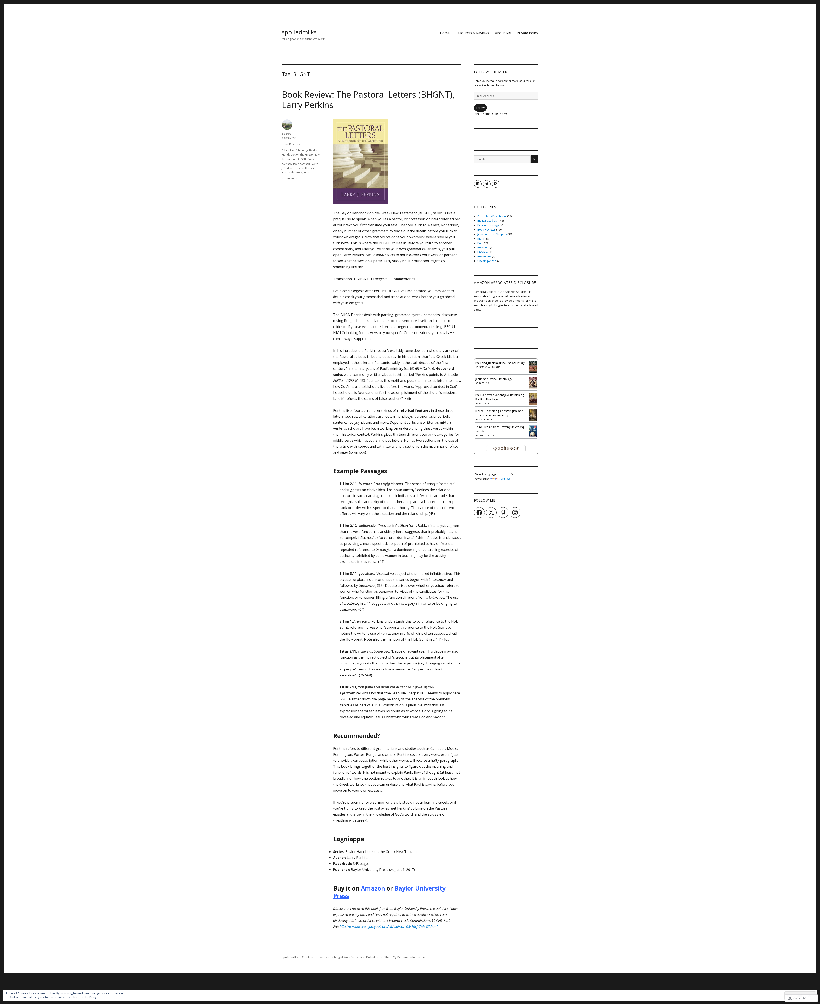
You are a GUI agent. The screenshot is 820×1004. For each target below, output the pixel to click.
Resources (484, 256)
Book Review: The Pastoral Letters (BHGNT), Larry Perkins (368, 99)
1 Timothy (288, 150)
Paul (480, 243)
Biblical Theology (488, 225)
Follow (480, 108)
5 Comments (290, 178)
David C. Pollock (486, 435)
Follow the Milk (490, 71)
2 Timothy (302, 150)
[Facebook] (479, 512)
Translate (504, 479)
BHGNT (301, 159)
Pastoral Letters (292, 172)
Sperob (286, 133)
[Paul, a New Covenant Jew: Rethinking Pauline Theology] (533, 398)
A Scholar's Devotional (492, 216)
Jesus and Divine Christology (493, 379)
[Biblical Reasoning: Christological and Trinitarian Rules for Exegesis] (533, 414)
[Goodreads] (503, 512)
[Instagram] (515, 512)
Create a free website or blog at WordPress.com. (333, 957)
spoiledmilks (299, 32)
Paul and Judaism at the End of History (500, 363)
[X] (491, 512)
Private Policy (527, 33)
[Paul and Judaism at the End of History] (533, 367)
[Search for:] (502, 159)
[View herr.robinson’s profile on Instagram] (495, 184)
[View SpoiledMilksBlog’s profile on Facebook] (478, 184)
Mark (480, 238)
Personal (483, 247)
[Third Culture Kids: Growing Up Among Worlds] (533, 430)
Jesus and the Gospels (492, 234)
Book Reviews (291, 144)
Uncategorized (486, 261)
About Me (503, 33)
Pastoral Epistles (305, 168)
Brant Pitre (483, 382)
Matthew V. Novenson (489, 366)
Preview (482, 252)
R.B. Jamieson (485, 419)
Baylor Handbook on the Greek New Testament (301, 154)
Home (445, 33)
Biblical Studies (487, 220)
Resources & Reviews (472, 33)
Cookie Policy (88, 997)
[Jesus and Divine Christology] (533, 382)
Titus (307, 172)
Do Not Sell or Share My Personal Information (395, 957)
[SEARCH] (534, 159)
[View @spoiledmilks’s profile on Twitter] (487, 184)
